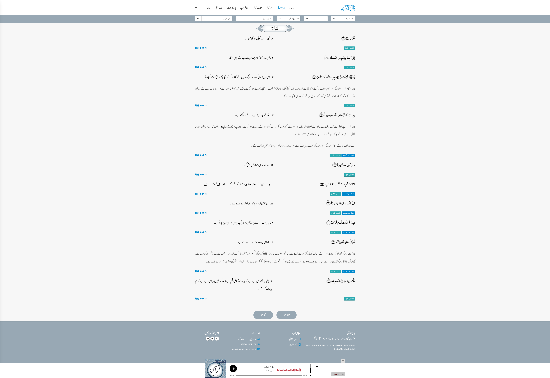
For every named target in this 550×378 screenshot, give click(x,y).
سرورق (291, 7)
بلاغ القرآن (281, 7)
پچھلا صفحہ (286, 315)
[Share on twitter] (203, 48)
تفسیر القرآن (293, 344)
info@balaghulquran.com (244, 349)
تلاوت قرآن (257, 7)
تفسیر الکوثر (349, 48)
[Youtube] (208, 339)
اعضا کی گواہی (348, 155)
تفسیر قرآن (269, 7)
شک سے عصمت (348, 193)
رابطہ (208, 7)
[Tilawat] (201, 48)
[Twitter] (212, 339)
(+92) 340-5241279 (247, 344)
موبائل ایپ (244, 7)
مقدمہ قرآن (219, 7)
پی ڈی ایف (231, 7)
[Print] (198, 48)
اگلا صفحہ (263, 315)
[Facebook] (217, 339)
